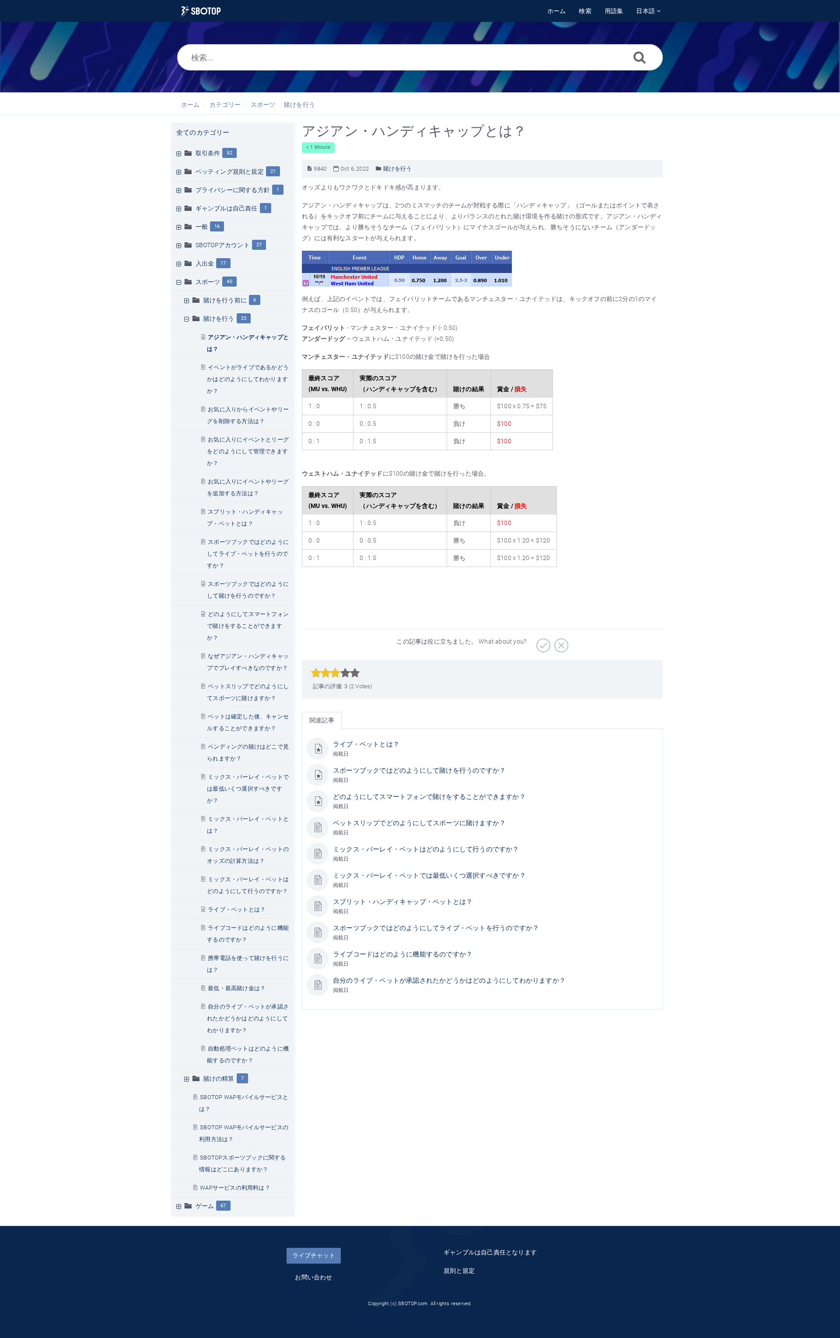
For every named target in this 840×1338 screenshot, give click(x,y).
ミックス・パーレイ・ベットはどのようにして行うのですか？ (426, 849)
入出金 (205, 263)
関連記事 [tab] (321, 720)
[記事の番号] (309, 169)
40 (229, 281)
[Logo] (201, 11)
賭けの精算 (218, 1078)
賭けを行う (299, 104)
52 (229, 153)
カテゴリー (225, 104)
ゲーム (205, 1205)
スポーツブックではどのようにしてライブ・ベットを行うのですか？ (248, 554)
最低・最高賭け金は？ (237, 988)
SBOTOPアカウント (223, 245)
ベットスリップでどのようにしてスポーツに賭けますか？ (419, 823)
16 (217, 226)
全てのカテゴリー (203, 133)
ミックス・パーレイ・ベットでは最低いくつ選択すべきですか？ (248, 789)
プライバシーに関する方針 (233, 189)
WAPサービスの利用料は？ (235, 1187)
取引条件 (208, 153)
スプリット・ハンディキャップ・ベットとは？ (402, 902)
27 (259, 245)
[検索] (639, 57)
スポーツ (263, 104)
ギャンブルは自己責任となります (490, 1252)
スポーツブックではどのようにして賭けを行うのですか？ (419, 770)
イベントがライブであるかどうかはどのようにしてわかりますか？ (248, 379)
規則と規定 (459, 1270)
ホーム (190, 104)
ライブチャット (313, 1255)
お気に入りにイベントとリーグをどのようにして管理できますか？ (248, 451)
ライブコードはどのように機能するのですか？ (402, 954)
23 (243, 318)
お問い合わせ (313, 1277)
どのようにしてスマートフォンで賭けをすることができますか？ (248, 626)
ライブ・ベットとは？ (237, 909)
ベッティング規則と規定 (230, 171)
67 (223, 1205)
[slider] (335, 673)
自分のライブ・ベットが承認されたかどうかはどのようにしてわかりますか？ (248, 1018)
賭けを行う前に (225, 300)
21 (273, 171)
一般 (202, 226)
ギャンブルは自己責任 (227, 208)
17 (223, 263)
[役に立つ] (542, 642)
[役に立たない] (560, 642)
